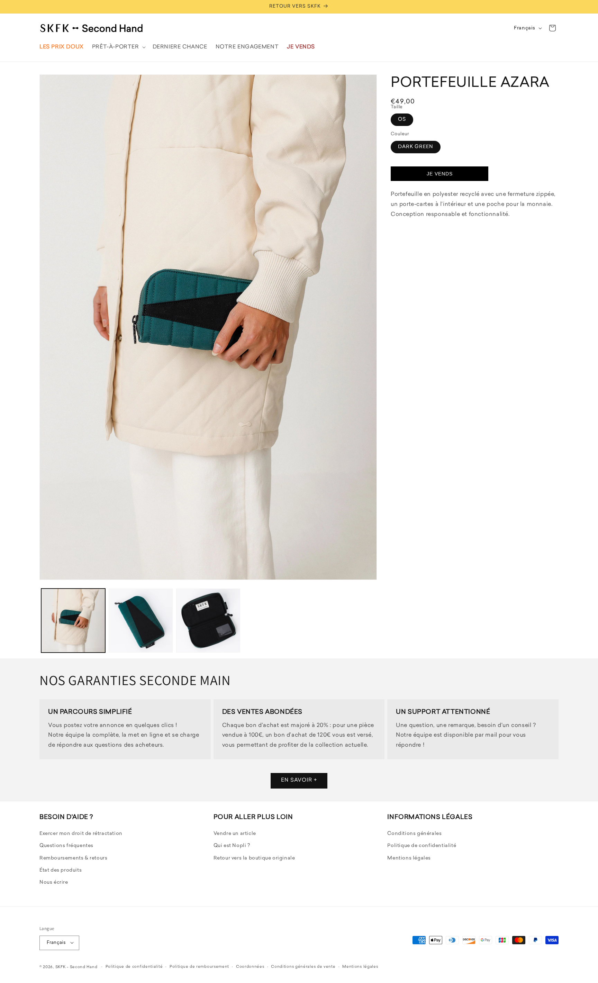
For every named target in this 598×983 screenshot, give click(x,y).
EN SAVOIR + (299, 780)
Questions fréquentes (66, 846)
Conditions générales (414, 834)
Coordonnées (250, 966)
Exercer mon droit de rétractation (81, 834)
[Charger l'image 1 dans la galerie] (73, 621)
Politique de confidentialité (421, 846)
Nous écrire (53, 882)
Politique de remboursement (199, 966)
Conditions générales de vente (303, 966)
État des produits (60, 870)
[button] (118, 47)
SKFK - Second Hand (76, 967)
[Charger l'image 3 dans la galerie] (208, 621)
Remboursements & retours (73, 858)
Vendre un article (235, 834)
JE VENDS (440, 173)
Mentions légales (409, 858)
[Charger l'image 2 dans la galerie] (141, 621)
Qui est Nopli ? (232, 846)
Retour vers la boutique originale (254, 858)
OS (402, 119)
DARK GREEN (415, 146)
